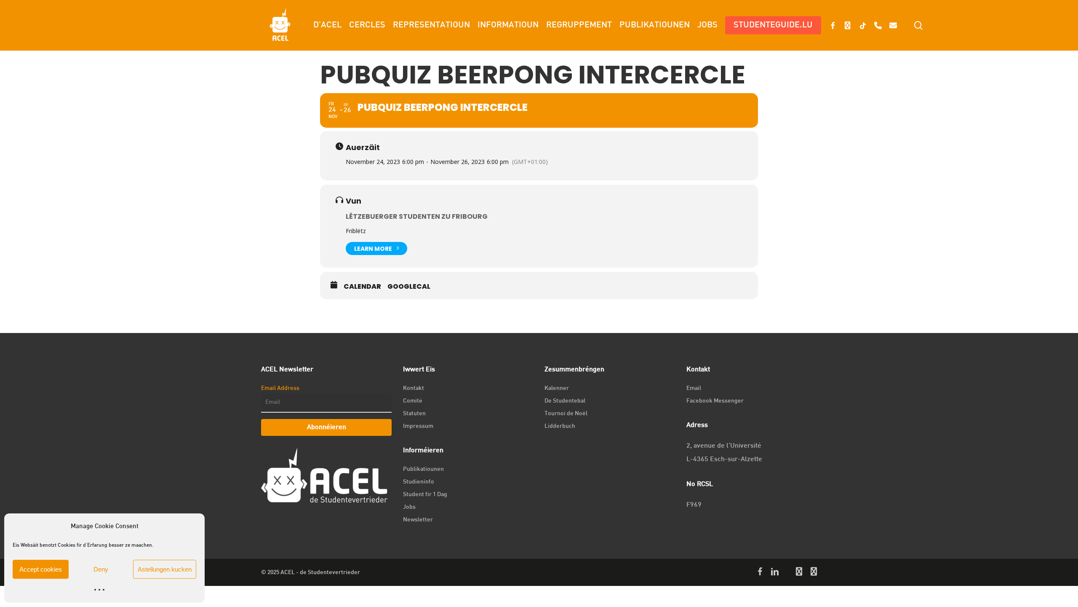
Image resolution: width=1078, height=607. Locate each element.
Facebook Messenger (715, 401)
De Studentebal (564, 401)
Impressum (418, 426)
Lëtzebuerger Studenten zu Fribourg (417, 216)
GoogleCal (408, 286)
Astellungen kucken (165, 569)
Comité (412, 401)
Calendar (362, 286)
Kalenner (556, 388)
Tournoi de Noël (565, 413)
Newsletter (418, 520)
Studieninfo (418, 482)
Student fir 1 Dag (425, 494)
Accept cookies (40, 569)
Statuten (414, 413)
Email (693, 388)
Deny (100, 569)
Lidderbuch (559, 426)
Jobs (409, 507)
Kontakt (413, 388)
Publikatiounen (423, 469)
